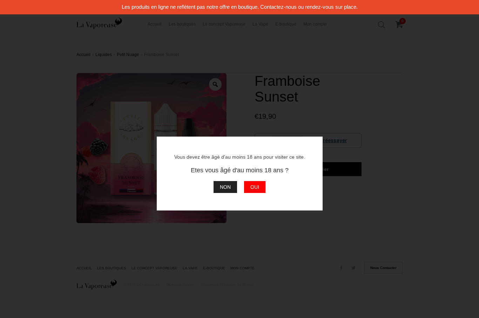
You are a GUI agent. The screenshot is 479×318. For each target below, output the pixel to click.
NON (225, 187)
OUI (254, 187)
